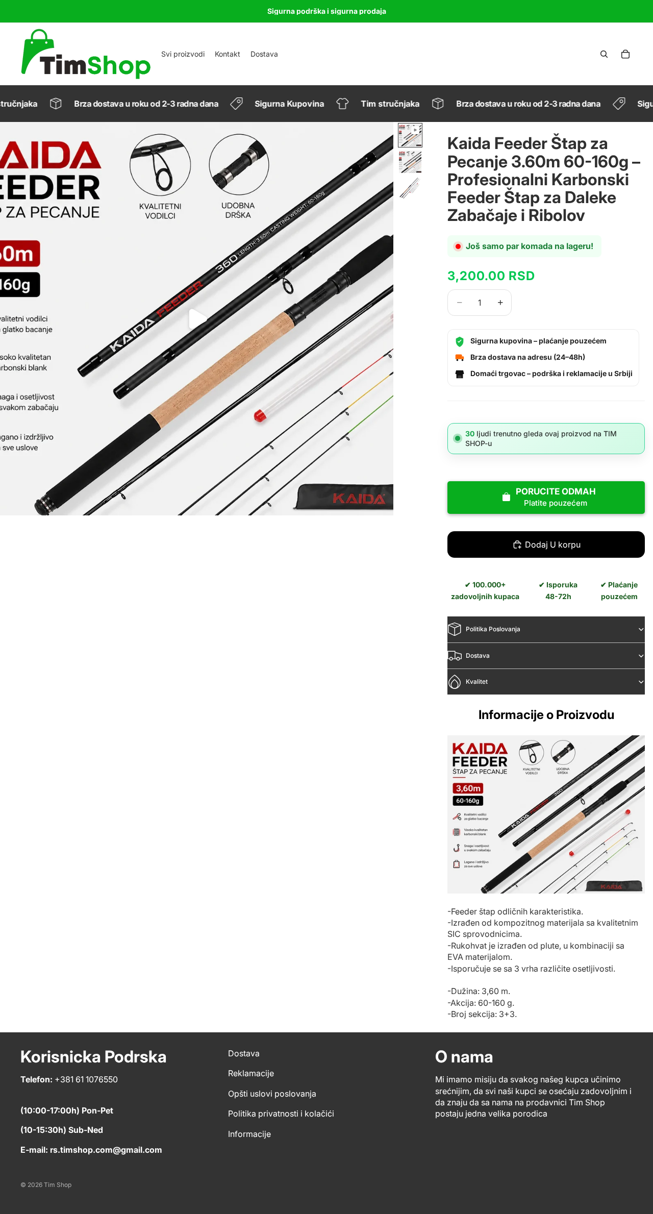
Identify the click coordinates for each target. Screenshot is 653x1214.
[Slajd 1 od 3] (410, 135)
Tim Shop (57, 1184)
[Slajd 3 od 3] (410, 188)
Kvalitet (477, 681)
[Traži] (604, 54)
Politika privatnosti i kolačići (281, 1113)
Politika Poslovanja (493, 629)
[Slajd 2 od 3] (410, 162)
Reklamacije (251, 1073)
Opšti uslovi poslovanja (272, 1093)
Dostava (478, 655)
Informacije (249, 1134)
